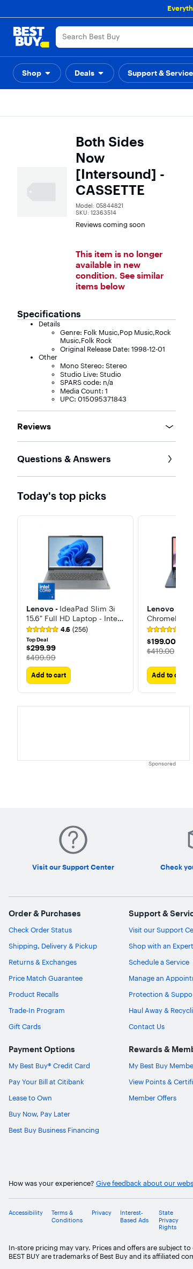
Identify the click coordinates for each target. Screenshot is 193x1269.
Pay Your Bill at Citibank (46, 1081)
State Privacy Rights (169, 1219)
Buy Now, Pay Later (39, 1114)
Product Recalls (33, 994)
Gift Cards (25, 1026)
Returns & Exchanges (43, 962)
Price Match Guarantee (46, 978)
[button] (37, 73)
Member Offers (152, 1097)
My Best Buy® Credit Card (49, 1065)
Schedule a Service (159, 962)
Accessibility (26, 1212)
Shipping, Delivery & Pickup (53, 946)
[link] (57, 629)
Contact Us (147, 1026)
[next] (167, 604)
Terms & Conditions (67, 1216)
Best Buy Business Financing (54, 1130)
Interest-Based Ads (134, 1216)
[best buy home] (31, 37)
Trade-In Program (37, 1010)
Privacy (102, 1212)
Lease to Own (30, 1097)
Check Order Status (40, 929)
